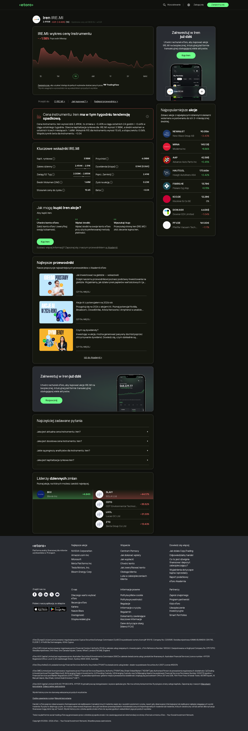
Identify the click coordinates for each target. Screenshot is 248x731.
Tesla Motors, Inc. (80, 567)
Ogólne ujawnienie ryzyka (43, 698)
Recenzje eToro (79, 602)
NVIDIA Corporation (81, 551)
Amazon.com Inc (80, 555)
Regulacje (125, 603)
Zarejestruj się (217, 5)
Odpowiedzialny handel (181, 555)
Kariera (74, 606)
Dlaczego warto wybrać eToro (83, 597)
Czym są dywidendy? (87, 330)
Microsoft (76, 559)
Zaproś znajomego (178, 595)
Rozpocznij (51, 400)
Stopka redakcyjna (80, 619)
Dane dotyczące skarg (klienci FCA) (132, 625)
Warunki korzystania (63, 698)
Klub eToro (174, 603)
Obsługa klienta (128, 572)
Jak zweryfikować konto (132, 567)
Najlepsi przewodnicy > (106, 101)
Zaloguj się (199, 5)
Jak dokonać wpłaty (130, 555)
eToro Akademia (177, 581)
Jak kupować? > (79, 101)
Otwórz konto (127, 563)
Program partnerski (179, 599)
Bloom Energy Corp (81, 572)
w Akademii (111, 247)
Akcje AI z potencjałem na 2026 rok (94, 302)
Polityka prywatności (131, 599)
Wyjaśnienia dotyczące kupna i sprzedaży (181, 571)
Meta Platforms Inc (81, 563)
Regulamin (125, 612)
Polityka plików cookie (131, 595)
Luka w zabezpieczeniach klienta (133, 577)
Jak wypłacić (127, 559)
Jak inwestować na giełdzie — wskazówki (97, 275)
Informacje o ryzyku (130, 607)
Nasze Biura (77, 611)
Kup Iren (186, 55)
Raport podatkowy (178, 577)
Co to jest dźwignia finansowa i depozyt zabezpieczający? (179, 562)
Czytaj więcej (83, 292)
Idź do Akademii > (93, 357)
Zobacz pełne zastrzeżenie (54, 686)
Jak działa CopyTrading (181, 551)
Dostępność (77, 615)
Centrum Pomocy (129, 551)
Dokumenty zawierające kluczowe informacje (132, 618)
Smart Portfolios (178, 615)
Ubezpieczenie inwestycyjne (177, 609)
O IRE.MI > (59, 101)
